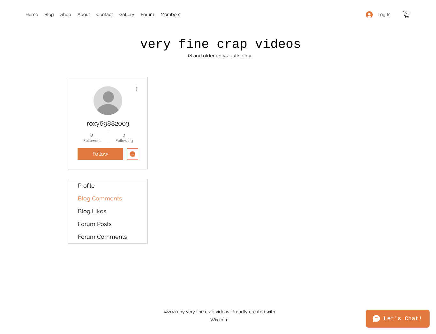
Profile (86, 185)
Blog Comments (100, 198)
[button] (406, 14)
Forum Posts (95, 224)
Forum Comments (102, 236)
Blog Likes (92, 211)
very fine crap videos (220, 44)
